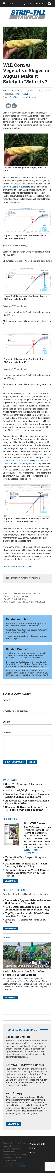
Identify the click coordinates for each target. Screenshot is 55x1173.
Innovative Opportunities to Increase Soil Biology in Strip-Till (28, 902)
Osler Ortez (9, 90)
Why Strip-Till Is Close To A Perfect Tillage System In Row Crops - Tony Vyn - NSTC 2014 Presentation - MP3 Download (27, 672)
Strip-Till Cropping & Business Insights (23, 785)
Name (6, 700)
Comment (8, 733)
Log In (29, 3)
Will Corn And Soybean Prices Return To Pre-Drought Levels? (27, 631)
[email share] (8, 106)
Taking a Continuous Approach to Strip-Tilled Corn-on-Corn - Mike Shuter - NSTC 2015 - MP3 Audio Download (26, 655)
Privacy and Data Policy (37, 1144)
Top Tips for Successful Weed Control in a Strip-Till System (27, 914)
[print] (14, 106)
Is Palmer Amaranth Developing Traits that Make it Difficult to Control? (26, 624)
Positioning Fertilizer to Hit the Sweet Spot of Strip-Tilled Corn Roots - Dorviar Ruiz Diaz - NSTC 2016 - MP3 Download (26, 664)
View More (10, 881)
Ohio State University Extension (23, 97)
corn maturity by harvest (28, 593)
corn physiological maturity (20, 596)
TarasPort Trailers (18, 1036)
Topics (9, 3)
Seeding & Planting (20, 94)
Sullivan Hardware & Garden (25, 1065)
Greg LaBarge (23, 90)
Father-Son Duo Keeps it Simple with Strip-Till (27, 858)
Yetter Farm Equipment (30, 981)
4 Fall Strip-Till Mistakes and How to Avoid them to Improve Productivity (27, 908)
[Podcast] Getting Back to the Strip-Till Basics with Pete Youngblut (26, 808)
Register (39, 3)
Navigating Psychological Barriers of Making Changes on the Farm (28, 795)
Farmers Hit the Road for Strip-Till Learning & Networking (26, 865)
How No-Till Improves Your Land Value (25, 921)
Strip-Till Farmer (34, 823)
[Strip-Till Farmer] (12, 834)
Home (32, 1152)
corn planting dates (16, 599)
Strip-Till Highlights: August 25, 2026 (27, 790)
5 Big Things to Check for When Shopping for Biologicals (24, 973)
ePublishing (20, 1166)
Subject (6, 722)
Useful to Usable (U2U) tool (15, 187)
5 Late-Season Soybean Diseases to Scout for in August (26, 637)
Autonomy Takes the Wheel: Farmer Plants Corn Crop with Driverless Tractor (27, 872)
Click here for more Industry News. (18, 566)
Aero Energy (14, 1093)
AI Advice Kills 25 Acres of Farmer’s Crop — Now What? (27, 802)
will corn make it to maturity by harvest (25, 602)
